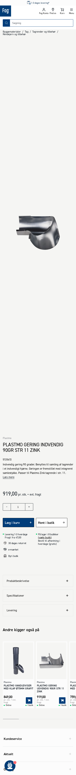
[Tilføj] (29, 700)
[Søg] (6, 22)
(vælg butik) (45, 537)
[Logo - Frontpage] (19, 11)
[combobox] (41, 22)
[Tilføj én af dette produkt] (29, 507)
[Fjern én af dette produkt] (7, 507)
